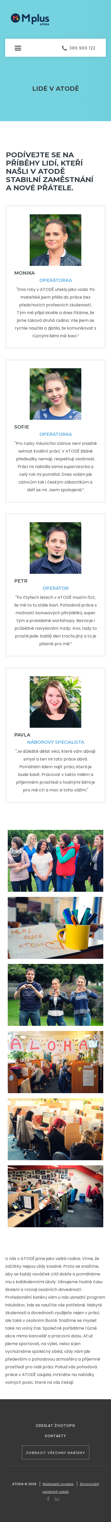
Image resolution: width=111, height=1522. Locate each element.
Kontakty (55, 1435)
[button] (55, 43)
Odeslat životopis (55, 1425)
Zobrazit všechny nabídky (55, 1452)
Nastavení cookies (58, 1484)
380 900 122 (82, 48)
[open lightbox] (55, 861)
